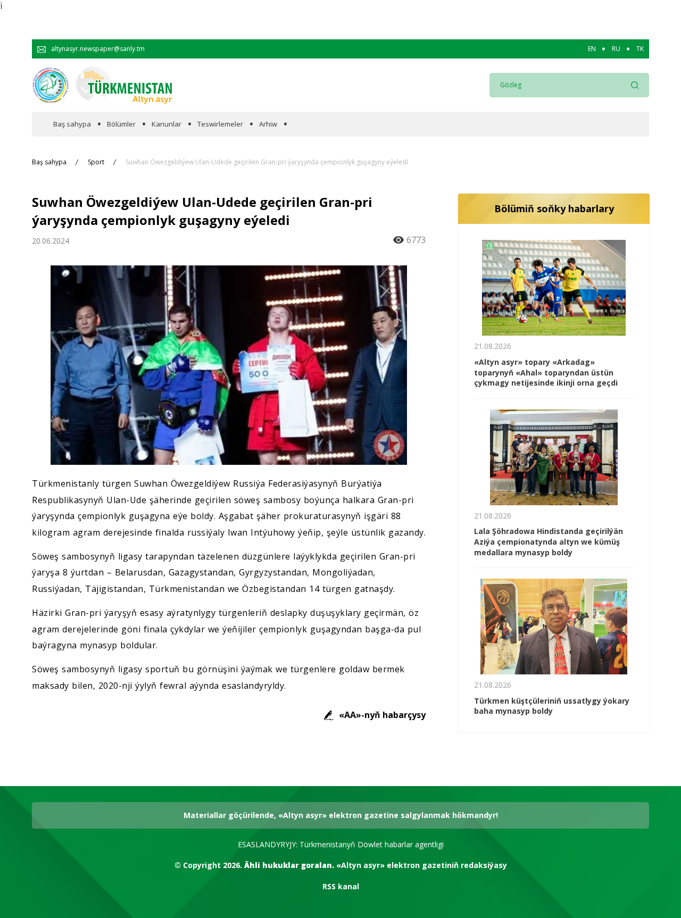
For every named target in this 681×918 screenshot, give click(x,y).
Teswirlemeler (220, 124)
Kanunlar (166, 124)
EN (592, 49)
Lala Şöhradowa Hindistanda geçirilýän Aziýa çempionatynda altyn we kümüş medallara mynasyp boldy (548, 541)
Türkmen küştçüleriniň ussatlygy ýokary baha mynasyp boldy (551, 706)
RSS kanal (340, 886)
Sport (96, 162)
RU (616, 49)
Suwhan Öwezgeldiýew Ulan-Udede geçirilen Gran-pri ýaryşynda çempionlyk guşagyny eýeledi (267, 162)
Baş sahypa (72, 124)
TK (640, 49)
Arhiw (268, 124)
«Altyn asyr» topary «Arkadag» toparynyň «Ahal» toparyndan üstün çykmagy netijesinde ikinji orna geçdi (546, 372)
